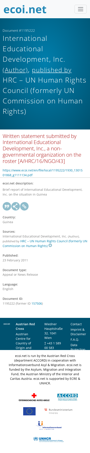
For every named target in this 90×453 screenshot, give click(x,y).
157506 (36, 303)
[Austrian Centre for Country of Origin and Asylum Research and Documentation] (67, 397)
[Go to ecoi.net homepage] (25, 9)
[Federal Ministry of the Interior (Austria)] (58, 411)
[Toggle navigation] (80, 9)
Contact (76, 324)
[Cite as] (7, 206)
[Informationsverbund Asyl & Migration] (48, 425)
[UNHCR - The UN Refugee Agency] (48, 439)
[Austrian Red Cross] (34, 397)
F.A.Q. (75, 339)
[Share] (15, 206)
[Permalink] (24, 206)
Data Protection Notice (78, 349)
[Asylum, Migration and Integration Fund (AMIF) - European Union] (29, 411)
